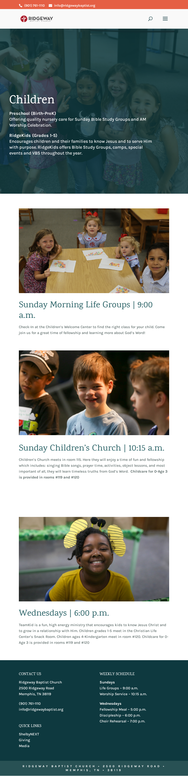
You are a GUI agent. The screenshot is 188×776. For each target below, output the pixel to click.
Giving (24, 740)
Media (24, 746)
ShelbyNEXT (29, 734)
